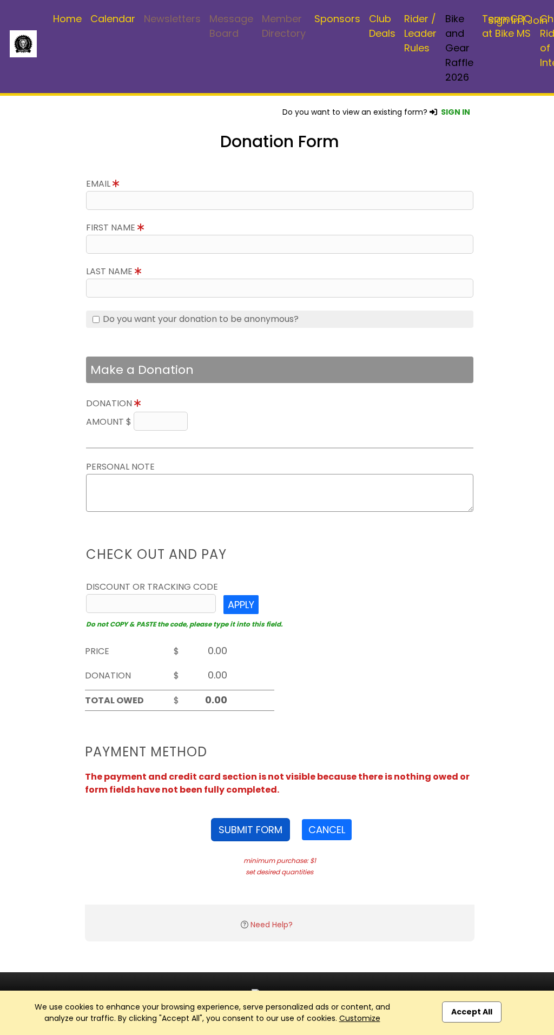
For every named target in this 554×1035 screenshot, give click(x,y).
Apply (241, 604)
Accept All (471, 1011)
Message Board (231, 26)
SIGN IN (455, 112)
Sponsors (337, 18)
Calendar (112, 18)
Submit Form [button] (250, 829)
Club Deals (382, 26)
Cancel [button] (326, 829)
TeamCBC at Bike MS (506, 26)
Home (67, 18)
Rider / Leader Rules (420, 33)
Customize (359, 1018)
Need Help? (271, 924)
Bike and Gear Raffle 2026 (459, 48)
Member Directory (284, 26)
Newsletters (172, 18)
